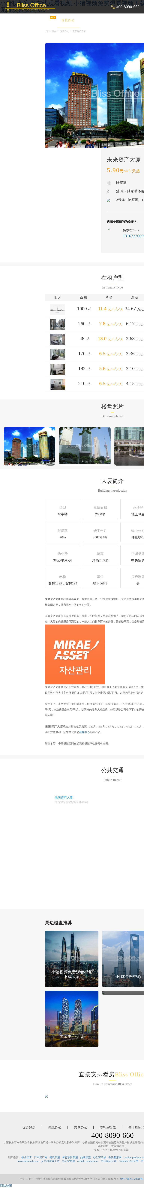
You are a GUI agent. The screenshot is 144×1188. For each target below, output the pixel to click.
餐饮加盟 (55, 1157)
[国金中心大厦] (71, 1018)
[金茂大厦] (103, 992)
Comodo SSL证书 (129, 1161)
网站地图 (6, 1185)
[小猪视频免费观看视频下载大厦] (71, 958)
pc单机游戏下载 (50, 1161)
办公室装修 (99, 1157)
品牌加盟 (85, 1157)
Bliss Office (51, 31)
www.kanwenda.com (28, 1161)
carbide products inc (88, 1161)
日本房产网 (40, 1157)
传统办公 (68, 20)
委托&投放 (120, 20)
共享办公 (93, 20)
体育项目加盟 (70, 1157)
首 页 (20, 20)
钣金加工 (26, 1157)
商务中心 (84, 732)
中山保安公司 (109, 1161)
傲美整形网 (115, 1157)
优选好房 (42, 20)
